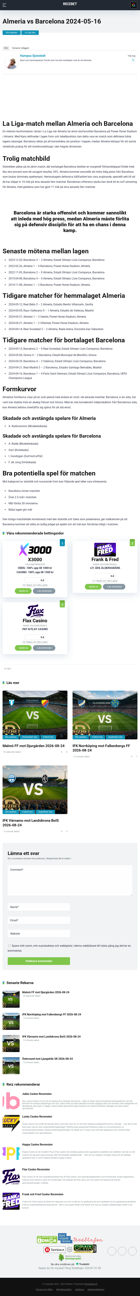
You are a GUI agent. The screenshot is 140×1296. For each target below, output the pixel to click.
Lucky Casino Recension (37, 1116)
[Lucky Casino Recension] (11, 1131)
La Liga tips (30, 32)
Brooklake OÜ (91, 1284)
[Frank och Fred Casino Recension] (105, 555)
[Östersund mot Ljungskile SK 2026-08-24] (11, 1073)
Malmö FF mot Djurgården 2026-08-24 (34, 746)
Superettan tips (115, 737)
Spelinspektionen (96, 1289)
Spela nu (23, 591)
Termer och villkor (44, 1289)
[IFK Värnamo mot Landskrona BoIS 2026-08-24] (35, 789)
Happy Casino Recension (37, 1144)
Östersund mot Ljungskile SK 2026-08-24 (47, 1058)
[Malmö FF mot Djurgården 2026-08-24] (35, 715)
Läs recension (44, 591)
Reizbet (70, 4)
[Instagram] (122, 1251)
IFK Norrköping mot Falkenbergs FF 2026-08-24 (51, 1014)
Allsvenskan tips (29, 737)
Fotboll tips (48, 737)
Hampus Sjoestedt (32, 55)
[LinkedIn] (132, 1251)
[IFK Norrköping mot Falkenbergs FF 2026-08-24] (105, 715)
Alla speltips (11, 32)
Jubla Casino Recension (37, 1094)
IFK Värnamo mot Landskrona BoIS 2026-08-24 (51, 1036)
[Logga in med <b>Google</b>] (133, 5)
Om (6, 48)
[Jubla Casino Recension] (11, 1108)
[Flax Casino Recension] (35, 616)
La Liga (7, 668)
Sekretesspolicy (64, 1289)
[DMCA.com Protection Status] (47, 1242)
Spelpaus (79, 1289)
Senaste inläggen (20, 48)
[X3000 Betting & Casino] (35, 555)
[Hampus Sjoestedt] (11, 68)
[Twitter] (133, 60)
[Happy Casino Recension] (11, 1159)
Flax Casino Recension (36, 1169)
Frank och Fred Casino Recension (42, 1194)
